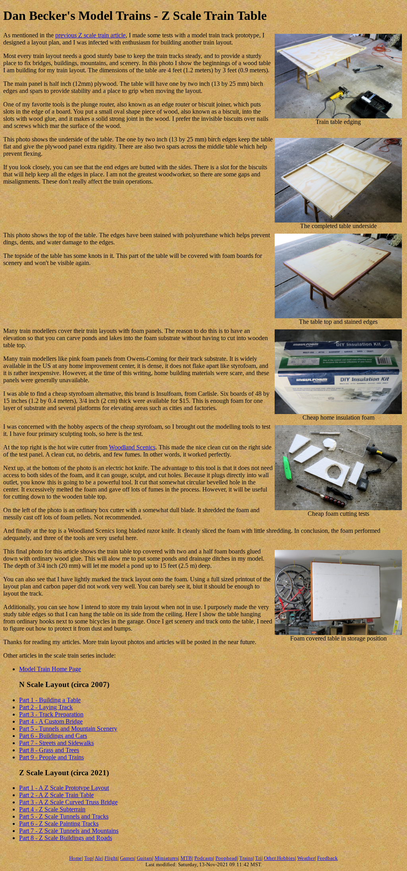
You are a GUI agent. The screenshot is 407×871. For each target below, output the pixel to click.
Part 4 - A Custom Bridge (51, 721)
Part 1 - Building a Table (50, 700)
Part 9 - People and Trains (51, 757)
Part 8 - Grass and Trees (49, 750)
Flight (111, 858)
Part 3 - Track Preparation (51, 714)
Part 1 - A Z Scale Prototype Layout (64, 787)
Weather (306, 858)
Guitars (144, 858)
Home (75, 858)
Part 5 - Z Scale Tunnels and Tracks (64, 816)
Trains (246, 858)
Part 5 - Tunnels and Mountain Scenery (68, 728)
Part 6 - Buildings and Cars (53, 735)
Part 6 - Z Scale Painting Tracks (59, 823)
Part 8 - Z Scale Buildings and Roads (65, 837)
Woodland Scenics (132, 447)
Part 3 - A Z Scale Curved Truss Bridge (68, 802)
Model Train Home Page (50, 669)
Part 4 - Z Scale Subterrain (52, 809)
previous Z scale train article (90, 35)
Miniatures (166, 858)
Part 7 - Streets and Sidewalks (56, 742)
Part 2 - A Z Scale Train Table (56, 795)
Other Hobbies (279, 858)
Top (88, 858)
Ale (98, 858)
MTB (186, 858)
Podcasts (203, 858)
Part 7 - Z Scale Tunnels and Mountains (68, 830)
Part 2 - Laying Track (46, 707)
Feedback (327, 858)
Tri (258, 858)
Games (127, 858)
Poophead (226, 858)
